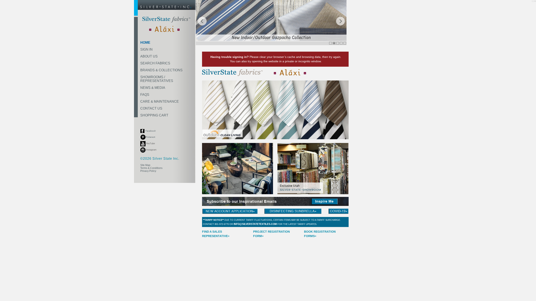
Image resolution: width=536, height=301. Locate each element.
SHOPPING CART (154, 115)
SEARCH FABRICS (155, 63)
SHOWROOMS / (156, 79)
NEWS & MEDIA (152, 87)
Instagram (151, 149)
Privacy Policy (148, 171)
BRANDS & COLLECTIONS (161, 70)
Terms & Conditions (151, 168)
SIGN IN (146, 49)
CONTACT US (151, 108)
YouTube (150, 143)
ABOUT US (149, 56)
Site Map (145, 165)
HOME (145, 42)
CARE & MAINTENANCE (159, 101)
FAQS (144, 94)
